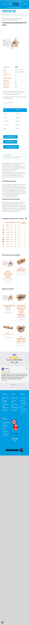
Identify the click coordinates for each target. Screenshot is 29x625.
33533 (7, 234)
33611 (8, 333)
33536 (7, 239)
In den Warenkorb (10, 137)
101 (19, 230)
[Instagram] (15, 440)
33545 (7, 227)
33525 (7, 246)
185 (19, 241)
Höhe (18, 222)
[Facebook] (13, 440)
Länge (10, 222)
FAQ (22, 412)
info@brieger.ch (18, 1)
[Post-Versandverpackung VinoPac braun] (21, 258)
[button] (11, 147)
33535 (7, 244)
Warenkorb (5, 425)
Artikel (7, 222)
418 (11, 227)
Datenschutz (5, 434)
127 (19, 227)
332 (11, 225)
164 (15, 227)
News (22, 406)
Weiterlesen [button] (4, 380)
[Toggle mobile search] (23, 11)
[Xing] (14, 438)
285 (15, 237)
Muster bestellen (10, 141)
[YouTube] (16, 438)
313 (15, 234)
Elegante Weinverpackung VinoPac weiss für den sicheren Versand (8, 274)
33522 (7, 232)
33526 (7, 241)
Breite (14, 222)
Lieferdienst (23, 403)
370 (11, 230)
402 (19, 244)
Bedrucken (23, 397)
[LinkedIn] (12, 438)
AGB (4, 428)
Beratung (23, 400)
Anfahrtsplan (5, 410)
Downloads (23, 409)
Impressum (5, 431)
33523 (7, 237)
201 (19, 239)
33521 (7, 225)
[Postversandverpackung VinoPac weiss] (8, 292)
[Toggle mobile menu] (26, 11)
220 (15, 230)
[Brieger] (11, 45)
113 (15, 225)
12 (24, 244)
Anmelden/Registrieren (5, 422)
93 (19, 225)
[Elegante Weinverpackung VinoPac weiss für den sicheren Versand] (8, 258)
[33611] (8, 323)
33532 (7, 230)
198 (15, 232)
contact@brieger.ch (15, 407)
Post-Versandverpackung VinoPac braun (21, 269)
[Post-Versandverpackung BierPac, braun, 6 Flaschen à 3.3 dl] (21, 323)
